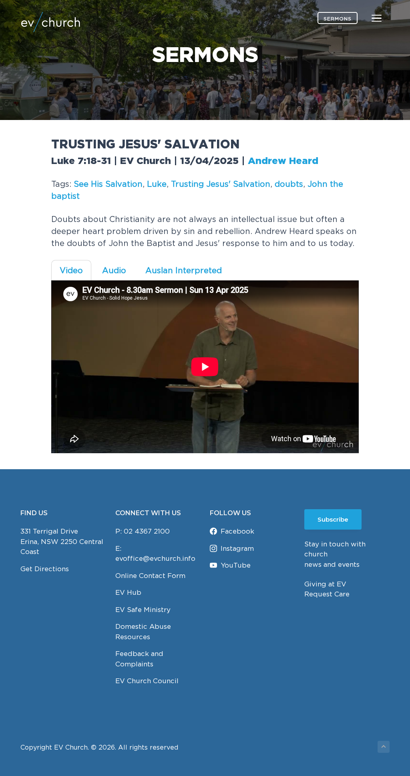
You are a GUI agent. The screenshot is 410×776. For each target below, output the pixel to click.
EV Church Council (147, 680)
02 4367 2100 (147, 531)
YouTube (236, 565)
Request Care (327, 594)
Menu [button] (367, 18)
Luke (157, 184)
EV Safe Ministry (143, 609)
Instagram (237, 548)
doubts (289, 184)
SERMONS (338, 18)
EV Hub (128, 592)
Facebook (237, 531)
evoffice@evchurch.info (155, 558)
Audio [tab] (114, 270)
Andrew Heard (283, 161)
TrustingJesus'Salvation (220, 184)
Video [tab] (71, 270)
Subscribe (333, 519)
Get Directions (44, 568)
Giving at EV (325, 584)
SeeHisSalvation (108, 184)
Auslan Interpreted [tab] (183, 270)
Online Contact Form (150, 575)
